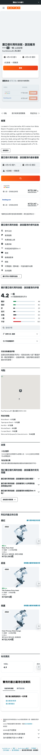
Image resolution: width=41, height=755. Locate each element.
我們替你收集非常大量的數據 (14, 734)
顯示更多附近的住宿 (33, 520)
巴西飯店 (33, 748)
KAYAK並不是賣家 (9, 730)
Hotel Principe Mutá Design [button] (11, 631)
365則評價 (18, 48)
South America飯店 (23, 748)
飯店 (14, 748)
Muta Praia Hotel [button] (8, 548)
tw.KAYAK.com (6, 748)
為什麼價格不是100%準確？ (13, 738)
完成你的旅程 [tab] (8, 688)
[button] (38, 2)
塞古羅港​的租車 (11, 701)
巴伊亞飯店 (6, 750)
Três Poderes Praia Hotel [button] (10, 590)
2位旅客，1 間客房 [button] (11, 62)
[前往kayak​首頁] (13, 8)
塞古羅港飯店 (10, 704)
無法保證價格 (28, 724)
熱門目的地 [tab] (20, 688)
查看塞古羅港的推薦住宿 (32, 605)
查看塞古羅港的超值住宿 (32, 563)
